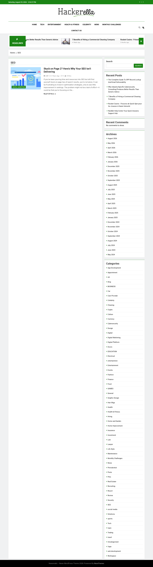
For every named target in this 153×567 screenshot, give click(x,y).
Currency (111, 319)
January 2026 (112, 162)
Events (110, 370)
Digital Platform (113, 342)
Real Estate (112, 482)
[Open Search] (139, 27)
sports (110, 519)
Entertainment (54, 25)
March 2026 (112, 152)
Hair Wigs (111, 403)
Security (111, 500)
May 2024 (111, 255)
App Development (114, 268)
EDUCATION (112, 351)
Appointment (112, 273)
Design (110, 328)
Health (110, 407)
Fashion (111, 375)
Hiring (110, 417)
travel (110, 537)
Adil (47, 76)
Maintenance (112, 454)
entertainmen (112, 361)
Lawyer (110, 444)
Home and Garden (114, 421)
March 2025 (112, 208)
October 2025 (113, 176)
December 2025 (113, 166)
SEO (109, 505)
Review (110, 495)
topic (109, 528)
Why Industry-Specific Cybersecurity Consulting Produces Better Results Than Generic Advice (123, 89)
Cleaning (111, 305)
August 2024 (112, 241)
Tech (42, 25)
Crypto (110, 310)
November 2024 (113, 227)
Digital (110, 333)
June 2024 (111, 250)
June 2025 (111, 194)
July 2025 (111, 190)
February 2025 (113, 213)
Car (109, 291)
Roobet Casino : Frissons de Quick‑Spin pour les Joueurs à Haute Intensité (107, 2)
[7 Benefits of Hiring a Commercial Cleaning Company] (53, 42)
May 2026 (111, 143)
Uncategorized (113, 542)
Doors (110, 347)
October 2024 (113, 231)
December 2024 (113, 222)
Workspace (112, 556)
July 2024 (111, 245)
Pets (109, 477)
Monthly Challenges (111, 25)
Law (109, 440)
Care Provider (113, 296)
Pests (110, 472)
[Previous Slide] (139, 2)
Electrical (111, 356)
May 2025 (111, 199)
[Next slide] (143, 2)
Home (34, 25)
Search (109, 61)
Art (109, 277)
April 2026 (111, 148)
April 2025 (111, 203)
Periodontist (112, 468)
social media (112, 509)
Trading (110, 533)
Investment (112, 435)
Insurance (111, 430)
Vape (109, 547)
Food (109, 384)
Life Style (111, 449)
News (96, 25)
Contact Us (76, 31)
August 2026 (112, 138)
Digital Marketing (19, 87)
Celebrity (87, 25)
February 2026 (113, 157)
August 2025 (112, 185)
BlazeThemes (99, 563)
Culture (110, 314)
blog (109, 282)
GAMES (110, 389)
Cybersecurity (113, 324)
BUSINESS (111, 286)
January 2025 (112, 218)
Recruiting (111, 486)
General (110, 393)
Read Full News (49, 94)
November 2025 (113, 171)
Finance (110, 379)
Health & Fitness (72, 25)
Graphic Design (113, 398)
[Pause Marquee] (141, 41)
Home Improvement (115, 426)
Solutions (111, 514)
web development (114, 551)
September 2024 (114, 236)
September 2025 (114, 180)
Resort (110, 491)
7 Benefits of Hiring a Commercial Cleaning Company (81, 40)
